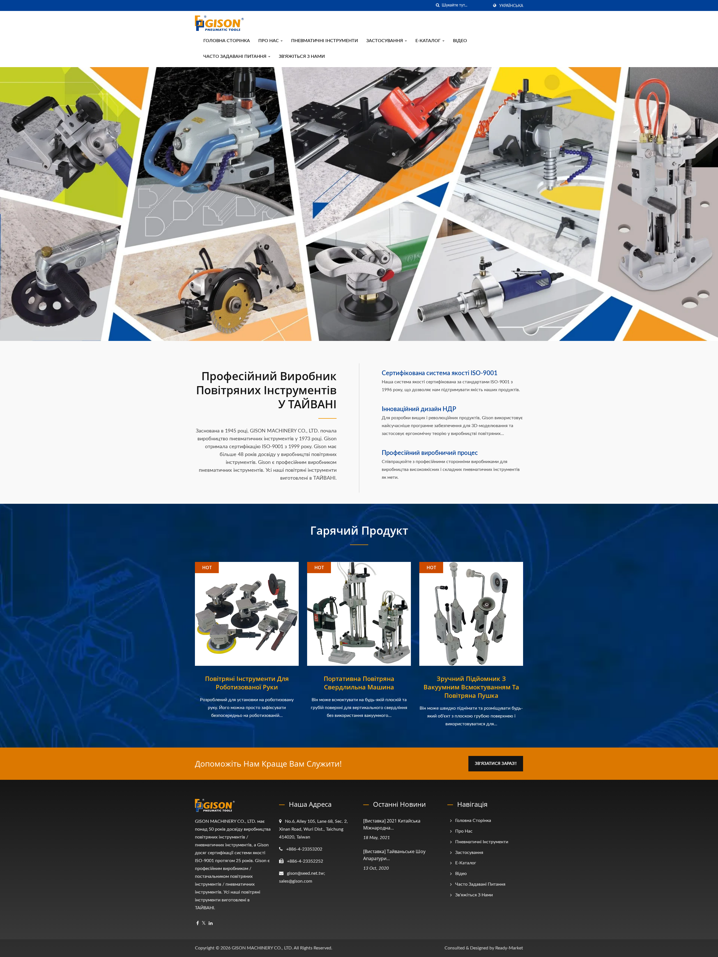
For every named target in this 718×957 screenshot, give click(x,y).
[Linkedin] (211, 923)
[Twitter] (204, 923)
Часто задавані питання (235, 56)
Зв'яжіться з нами (302, 56)
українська (511, 6)
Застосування (385, 40)
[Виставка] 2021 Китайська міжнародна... (391, 824)
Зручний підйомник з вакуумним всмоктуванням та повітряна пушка (471, 686)
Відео (460, 40)
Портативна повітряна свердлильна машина (359, 682)
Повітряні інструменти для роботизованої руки (247, 682)
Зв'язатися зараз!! (496, 764)
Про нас (269, 40)
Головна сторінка (226, 40)
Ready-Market (509, 948)
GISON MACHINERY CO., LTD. (262, 948)
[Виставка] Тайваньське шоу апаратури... (394, 855)
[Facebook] (197, 923)
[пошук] (437, 5)
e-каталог (428, 40)
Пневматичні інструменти (324, 40)
